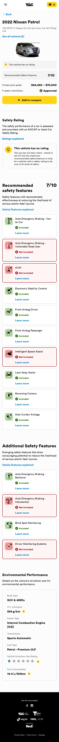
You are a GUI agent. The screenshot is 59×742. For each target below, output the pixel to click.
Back (9, 14)
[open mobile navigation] (5, 4)
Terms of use (31, 735)
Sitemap (42, 735)
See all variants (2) (13, 36)
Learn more (22, 233)
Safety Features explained (18, 209)
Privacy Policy (19, 735)
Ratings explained (13, 138)
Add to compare (31, 100)
